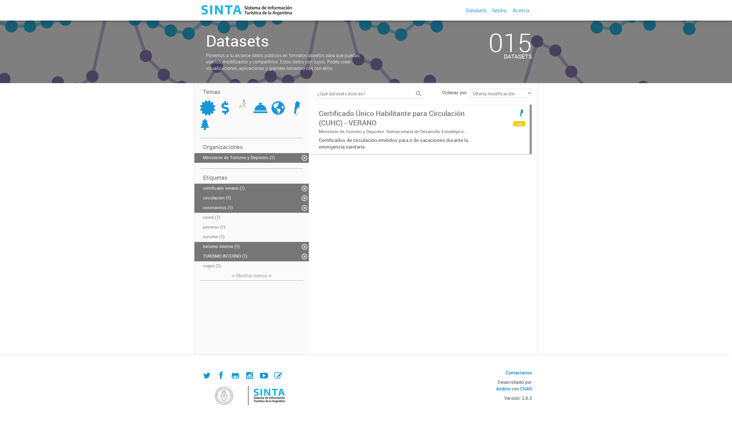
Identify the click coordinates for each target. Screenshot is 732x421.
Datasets (476, 10)
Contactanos (519, 373)
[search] (418, 94)
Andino (503, 389)
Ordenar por (454, 92)
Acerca (521, 10)
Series (499, 10)
